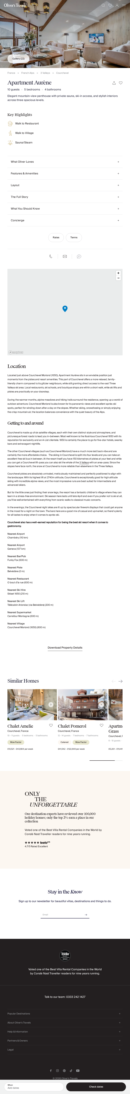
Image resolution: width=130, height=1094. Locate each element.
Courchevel (62, 73)
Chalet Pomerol (72, 726)
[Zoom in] (118, 273)
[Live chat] (79, 256)
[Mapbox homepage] (15, 352)
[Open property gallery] (65, 34)
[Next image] (50, 704)
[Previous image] (13, 704)
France (11, 73)
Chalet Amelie (20, 726)
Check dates (96, 1087)
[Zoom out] (118, 277)
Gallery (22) (18, 59)
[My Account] (117, 5)
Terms (73, 238)
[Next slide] (120, 681)
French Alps (27, 73)
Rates (56, 238)
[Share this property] (114, 83)
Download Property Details (65, 647)
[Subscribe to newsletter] (86, 913)
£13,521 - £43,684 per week (20, 749)
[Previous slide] (114, 681)
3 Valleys (45, 73)
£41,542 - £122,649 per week (71, 749)
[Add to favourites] (121, 83)
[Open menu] (124, 5)
